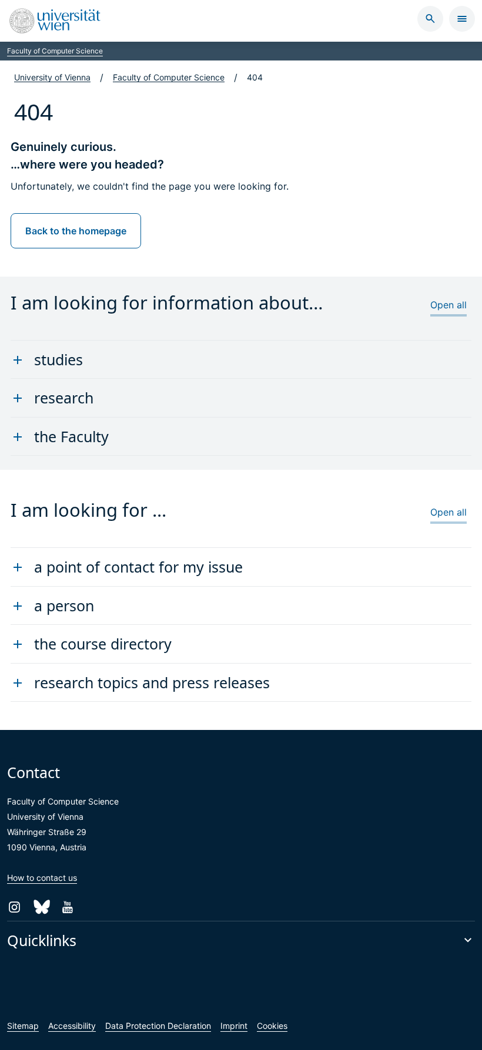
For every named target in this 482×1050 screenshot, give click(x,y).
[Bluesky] (41, 907)
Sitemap (23, 1026)
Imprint (233, 1026)
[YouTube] (67, 907)
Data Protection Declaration (158, 1026)
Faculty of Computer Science (55, 50)
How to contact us (42, 878)
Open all (448, 305)
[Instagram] (14, 907)
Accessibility (72, 1026)
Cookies (272, 1026)
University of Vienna (52, 77)
